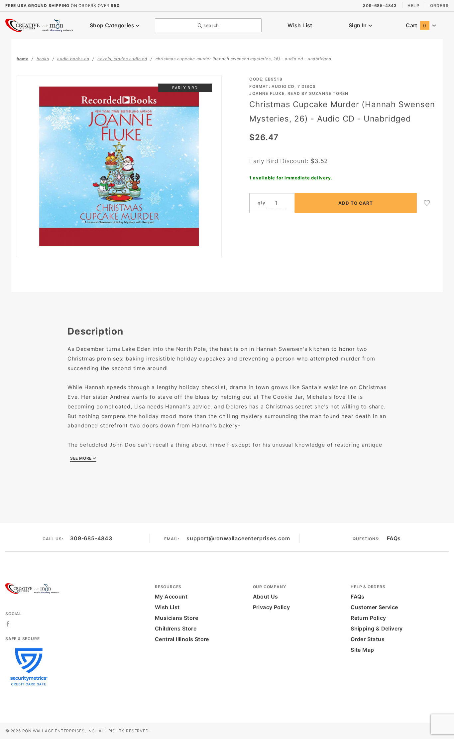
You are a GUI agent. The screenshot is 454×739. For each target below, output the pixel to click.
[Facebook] (8, 623)
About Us (265, 596)
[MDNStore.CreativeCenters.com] (40, 24)
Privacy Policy (271, 607)
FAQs (394, 538)
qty (261, 202)
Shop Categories (113, 25)
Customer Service (374, 607)
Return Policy (368, 618)
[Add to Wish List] (427, 203)
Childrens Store (175, 628)
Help (413, 5)
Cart (416, 25)
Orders (439, 5)
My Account (171, 596)
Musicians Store (176, 618)
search (210, 25)
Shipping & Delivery (377, 628)
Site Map (362, 649)
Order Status (368, 639)
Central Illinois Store (182, 639)
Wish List (299, 25)
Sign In (358, 25)
